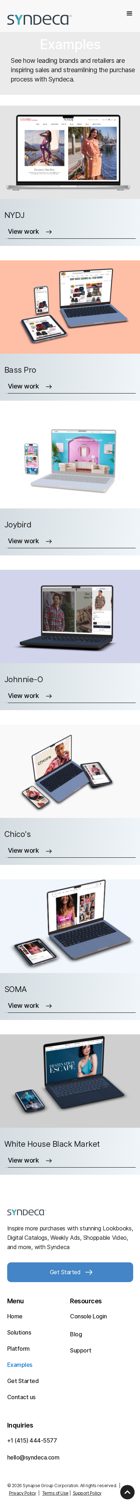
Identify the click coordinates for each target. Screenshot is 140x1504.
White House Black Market (52, 1144)
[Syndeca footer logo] (26, 1211)
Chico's (17, 834)
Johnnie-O (23, 679)
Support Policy (87, 1493)
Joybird (18, 524)
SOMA (15, 989)
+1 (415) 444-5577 (32, 1440)
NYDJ (14, 215)
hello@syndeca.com (33, 1457)
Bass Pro (20, 369)
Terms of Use (55, 1493)
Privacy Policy (22, 1493)
